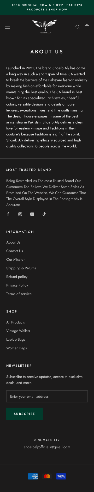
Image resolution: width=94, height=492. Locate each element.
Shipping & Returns (21, 268)
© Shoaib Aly (47, 440)
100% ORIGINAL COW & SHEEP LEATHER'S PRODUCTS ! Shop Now (47, 7)
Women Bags (16, 348)
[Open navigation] (7, 26)
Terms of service (19, 293)
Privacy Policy (17, 285)
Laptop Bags (15, 339)
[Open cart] (87, 26)
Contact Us (14, 250)
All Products (15, 322)
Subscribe (25, 414)
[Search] (77, 26)
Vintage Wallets (18, 330)
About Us (13, 242)
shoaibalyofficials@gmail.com (47, 447)
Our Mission (15, 259)
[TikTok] (44, 214)
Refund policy (16, 276)
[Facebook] (8, 214)
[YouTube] (32, 214)
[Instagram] (20, 214)
